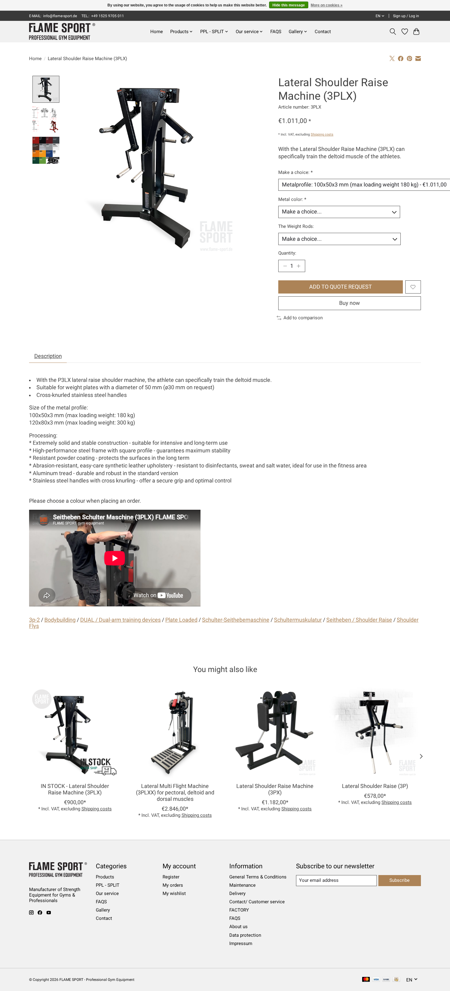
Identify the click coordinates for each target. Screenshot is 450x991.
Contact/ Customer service (257, 902)
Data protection (245, 935)
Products (105, 877)
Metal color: (292, 199)
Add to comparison (303, 318)
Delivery (237, 893)
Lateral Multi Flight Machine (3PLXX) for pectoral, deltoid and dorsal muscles (175, 792)
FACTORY (239, 910)
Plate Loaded (181, 620)
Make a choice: (295, 172)
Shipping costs (322, 134)
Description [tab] (48, 356)
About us (238, 926)
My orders (173, 885)
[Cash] (396, 980)
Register (171, 877)
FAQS (275, 31)
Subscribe (399, 880)
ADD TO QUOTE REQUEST (340, 287)
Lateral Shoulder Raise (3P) (375, 786)
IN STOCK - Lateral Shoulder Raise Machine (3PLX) (75, 789)
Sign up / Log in (406, 16)
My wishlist (174, 893)
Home (156, 31)
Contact (323, 31)
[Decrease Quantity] (285, 266)
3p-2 (34, 620)
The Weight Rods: (296, 226)
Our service (107, 893)
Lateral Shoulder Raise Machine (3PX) (274, 789)
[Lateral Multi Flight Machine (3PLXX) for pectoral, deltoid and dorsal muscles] (175, 732)
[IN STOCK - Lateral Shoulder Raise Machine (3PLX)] (75, 732)
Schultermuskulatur (298, 620)
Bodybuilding (60, 620)
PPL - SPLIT (107, 885)
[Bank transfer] (386, 980)
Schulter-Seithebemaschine (235, 620)
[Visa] (376, 980)
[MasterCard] (366, 980)
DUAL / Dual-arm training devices (120, 620)
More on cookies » (327, 5)
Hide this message (288, 5)
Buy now (349, 303)
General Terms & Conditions (258, 877)
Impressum (240, 943)
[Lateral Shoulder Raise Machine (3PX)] (275, 732)
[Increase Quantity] (298, 266)
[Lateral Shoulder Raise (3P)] (375, 732)
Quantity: (287, 253)
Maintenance (242, 885)
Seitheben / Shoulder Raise (359, 620)
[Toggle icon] (392, 31)
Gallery (103, 910)
